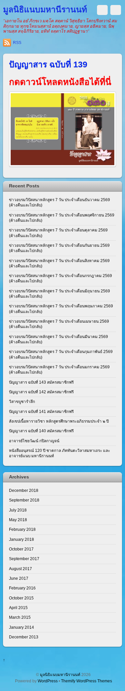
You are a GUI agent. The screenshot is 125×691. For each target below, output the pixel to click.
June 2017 (18, 578)
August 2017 (20, 568)
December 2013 (23, 637)
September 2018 (24, 500)
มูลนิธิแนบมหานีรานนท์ (60, 674)
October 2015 (21, 598)
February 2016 (22, 588)
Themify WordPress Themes (86, 681)
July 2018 (18, 510)
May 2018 (18, 520)
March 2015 (20, 617)
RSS (17, 42)
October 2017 (21, 549)
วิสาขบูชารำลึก (22, 401)
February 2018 (22, 529)
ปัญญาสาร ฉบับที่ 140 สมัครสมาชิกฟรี (41, 431)
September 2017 (24, 558)
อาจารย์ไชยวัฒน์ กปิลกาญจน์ (34, 441)
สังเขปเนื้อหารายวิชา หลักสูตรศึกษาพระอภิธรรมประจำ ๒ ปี (59, 421)
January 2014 (21, 627)
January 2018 (21, 539)
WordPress (48, 681)
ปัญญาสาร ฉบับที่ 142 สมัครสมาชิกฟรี (41, 392)
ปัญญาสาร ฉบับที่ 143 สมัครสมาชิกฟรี (41, 382)
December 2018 (23, 490)
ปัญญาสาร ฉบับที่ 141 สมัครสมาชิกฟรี (41, 411)
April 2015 (18, 607)
